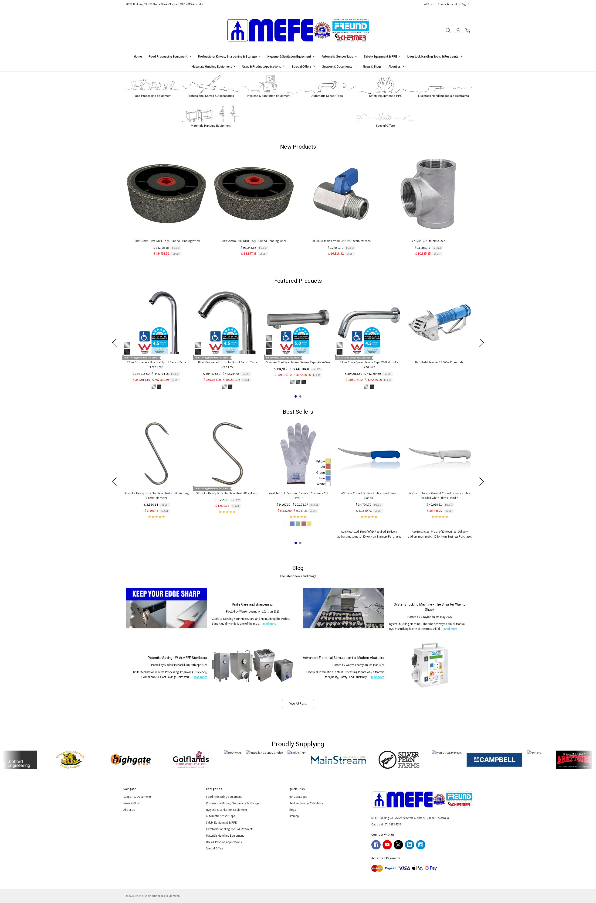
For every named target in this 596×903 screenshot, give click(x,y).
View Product (171, 347)
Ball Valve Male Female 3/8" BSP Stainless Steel (341, 241)
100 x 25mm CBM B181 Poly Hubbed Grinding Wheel (253, 241)
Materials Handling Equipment (212, 66)
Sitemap (294, 816)
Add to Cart (166, 226)
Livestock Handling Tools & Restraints (433, 56)
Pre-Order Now (341, 226)
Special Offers (302, 66)
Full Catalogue (298, 797)
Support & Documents (337, 66)
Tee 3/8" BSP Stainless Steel (428, 241)
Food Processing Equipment (168, 56)
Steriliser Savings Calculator (306, 803)
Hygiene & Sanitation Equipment (290, 56)
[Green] (458, 386)
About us (395, 66)
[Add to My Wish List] (200, 168)
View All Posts (298, 703)
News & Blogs (372, 66)
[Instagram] (420, 844)
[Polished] (163, 386)
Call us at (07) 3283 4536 (386, 824)
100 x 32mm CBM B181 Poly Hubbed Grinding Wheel (166, 241)
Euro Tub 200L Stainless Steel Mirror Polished (384, 362)
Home (138, 56)
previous (114, 343)
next (482, 343)
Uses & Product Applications (262, 66)
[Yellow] (469, 386)
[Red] (452, 386)
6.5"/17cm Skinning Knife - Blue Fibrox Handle (455, 493)
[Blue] (441, 386)
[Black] (446, 386)
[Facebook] (376, 844)
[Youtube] (387, 844)
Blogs (292, 810)
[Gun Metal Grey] (174, 386)
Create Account (447, 4)
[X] (398, 844)
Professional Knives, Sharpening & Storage (227, 56)
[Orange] (463, 386)
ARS (427, 4)
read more (269, 624)
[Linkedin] (409, 844)
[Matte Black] (180, 386)
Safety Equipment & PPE (381, 56)
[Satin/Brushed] (169, 386)
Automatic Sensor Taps (338, 56)
